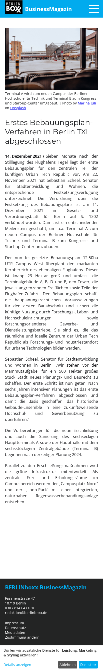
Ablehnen (68, 664)
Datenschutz (15, 627)
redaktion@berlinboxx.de (26, 612)
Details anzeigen (17, 664)
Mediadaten (15, 632)
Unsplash (18, 107)
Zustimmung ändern (22, 637)
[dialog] (51, 658)
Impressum (14, 623)
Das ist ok (88, 664)
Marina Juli (87, 103)
